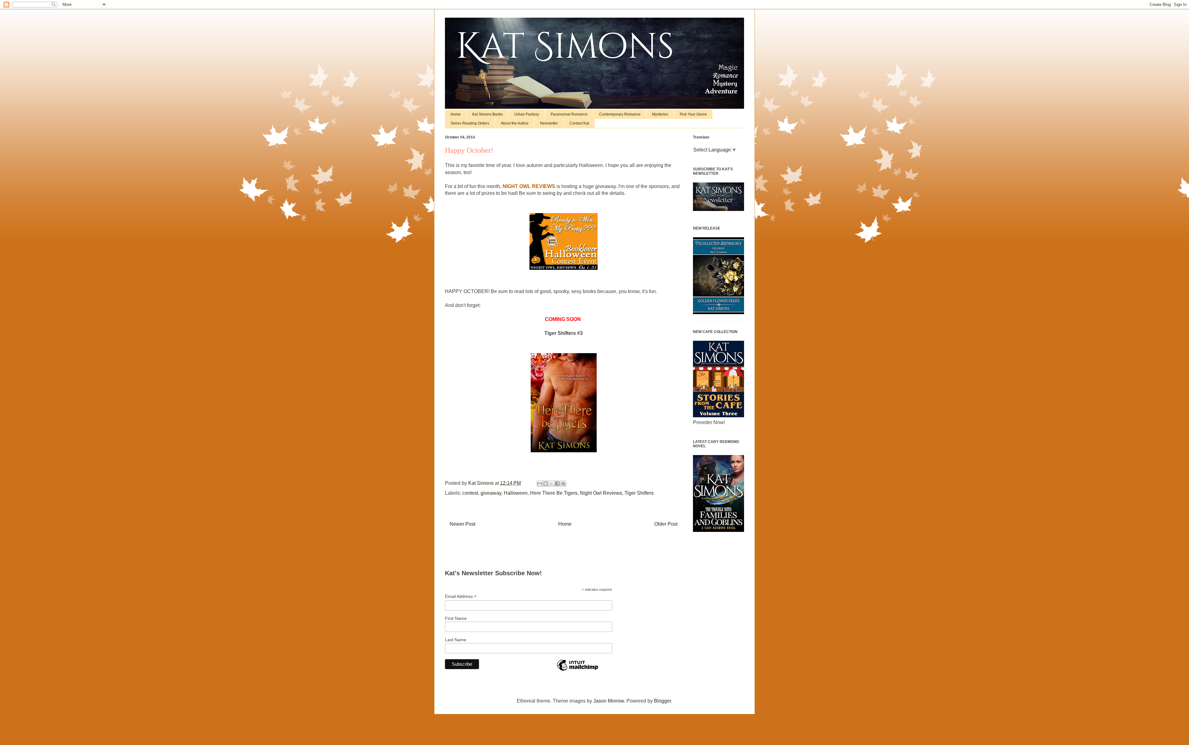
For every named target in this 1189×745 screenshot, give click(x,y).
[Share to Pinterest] (563, 483)
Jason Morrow (608, 700)
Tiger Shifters (639, 493)
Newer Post (462, 524)
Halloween (516, 493)
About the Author (515, 123)
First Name (456, 618)
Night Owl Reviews (601, 493)
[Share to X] (551, 483)
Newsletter (549, 123)
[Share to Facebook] (557, 483)
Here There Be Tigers (553, 493)
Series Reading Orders (470, 123)
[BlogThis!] (545, 483)
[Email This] (540, 483)
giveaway (491, 493)
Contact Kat (579, 123)
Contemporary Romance (620, 114)
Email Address (461, 596)
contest (470, 493)
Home (456, 114)
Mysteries (660, 114)
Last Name (455, 639)
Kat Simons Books (487, 114)
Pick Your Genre (693, 114)
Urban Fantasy (526, 114)
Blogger (662, 700)
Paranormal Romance (569, 114)
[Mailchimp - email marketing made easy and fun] (577, 670)
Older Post (665, 524)
